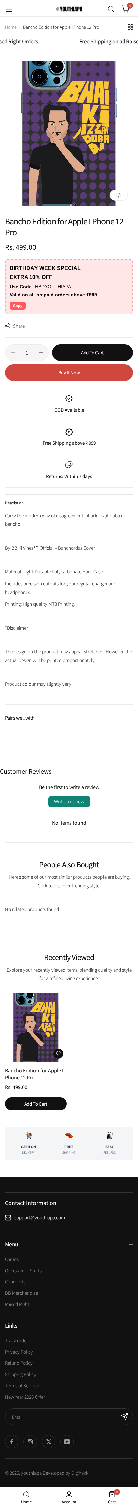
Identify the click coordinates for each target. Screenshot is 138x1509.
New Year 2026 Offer (25, 1397)
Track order (16, 1340)
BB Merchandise (21, 1293)
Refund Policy (19, 1363)
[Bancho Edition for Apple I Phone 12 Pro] (36, 1027)
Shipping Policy (20, 1374)
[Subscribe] (124, 1416)
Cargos (12, 1259)
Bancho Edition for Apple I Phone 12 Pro (34, 1074)
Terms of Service (22, 1385)
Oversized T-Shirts (23, 1270)
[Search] (111, 9)
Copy (17, 306)
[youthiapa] (69, 9)
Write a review (69, 801)
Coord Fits (15, 1281)
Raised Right (17, 1304)
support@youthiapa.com (39, 1217)
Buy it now (69, 372)
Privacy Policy (19, 1352)
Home (11, 27)
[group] (69, 133)
